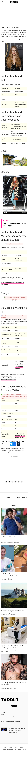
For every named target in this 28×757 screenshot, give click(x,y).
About (2, 714)
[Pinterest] (15, 482)
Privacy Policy (10, 716)
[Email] (21, 482)
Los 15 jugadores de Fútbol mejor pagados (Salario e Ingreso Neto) (17, 730)
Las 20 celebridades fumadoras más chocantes (20, 366)
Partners (3, 712)
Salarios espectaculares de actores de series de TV (18, 134)
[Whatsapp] (18, 482)
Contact (3, 716)
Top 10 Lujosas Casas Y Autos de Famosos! (14, 225)
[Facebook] (6, 482)
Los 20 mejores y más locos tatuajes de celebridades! (20, 435)
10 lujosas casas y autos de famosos (12, 611)
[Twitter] (12, 482)
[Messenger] (9, 482)
